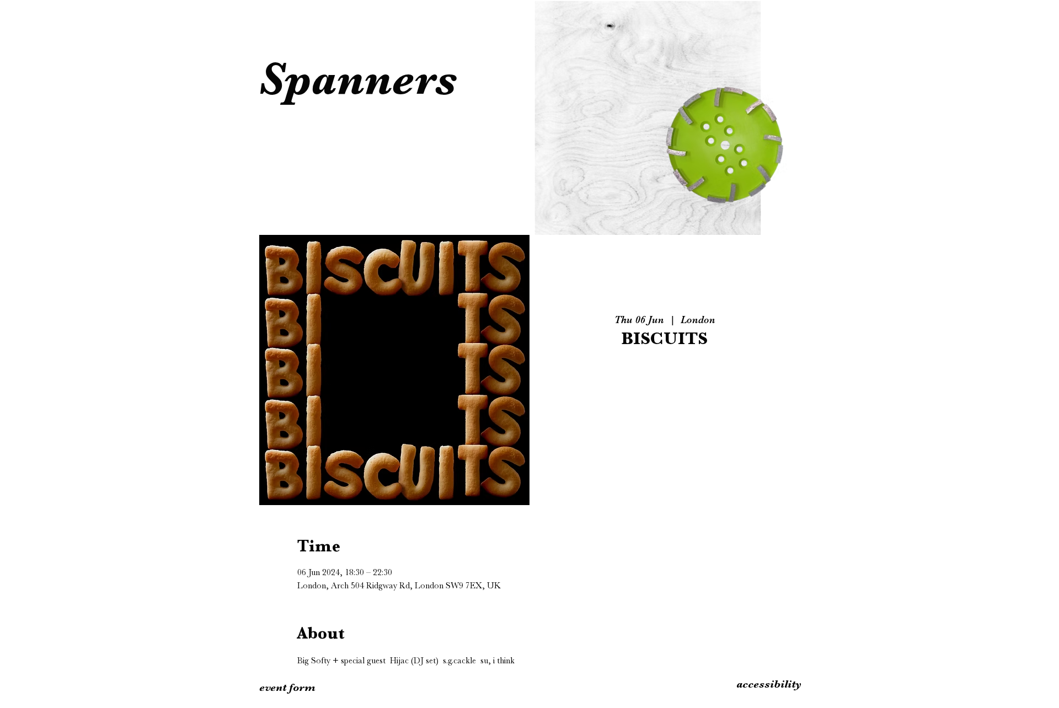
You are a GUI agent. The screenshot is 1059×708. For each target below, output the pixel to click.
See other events (664, 406)
